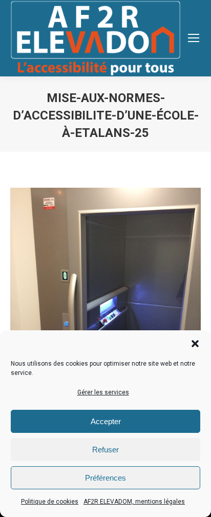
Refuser (105, 449)
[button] (195, 344)
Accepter (106, 421)
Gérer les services (103, 392)
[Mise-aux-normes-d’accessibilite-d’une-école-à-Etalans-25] (105, 315)
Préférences (105, 477)
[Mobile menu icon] (193, 38)
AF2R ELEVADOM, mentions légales (134, 501)
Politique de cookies (49, 501)
